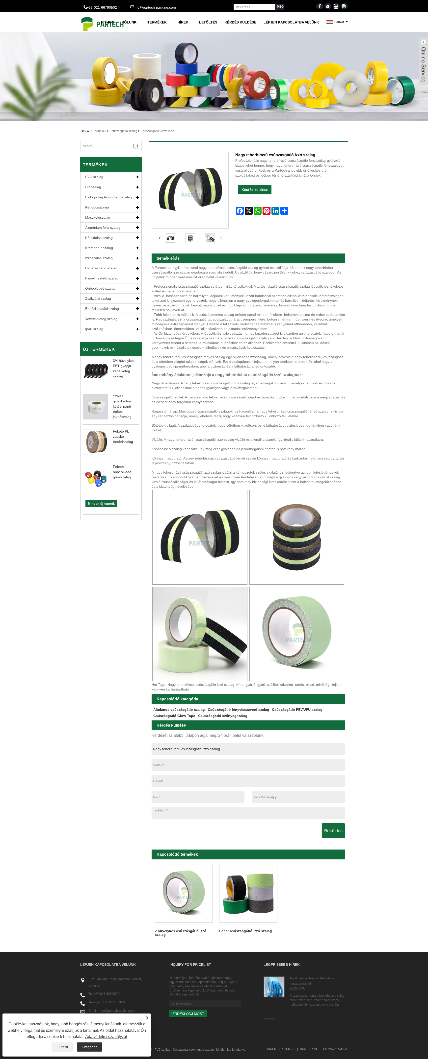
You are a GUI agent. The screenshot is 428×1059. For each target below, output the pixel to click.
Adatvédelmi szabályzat (106, 1037)
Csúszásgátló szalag (123, 131)
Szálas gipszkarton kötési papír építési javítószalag (122, 406)
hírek (183, 22)
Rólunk (129, 22)
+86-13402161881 (112, 1002)
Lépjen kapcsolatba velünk (291, 22)
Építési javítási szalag (102, 309)
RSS (303, 1049)
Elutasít (62, 1047)
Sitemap (288, 1049)
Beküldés (333, 830)
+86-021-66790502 (107, 994)
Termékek (157, 22)
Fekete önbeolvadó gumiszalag (122, 472)
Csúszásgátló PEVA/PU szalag (297, 710)
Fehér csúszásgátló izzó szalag (245, 931)
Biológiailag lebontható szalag (108, 197)
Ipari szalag (94, 329)
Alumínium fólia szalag (102, 228)
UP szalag (93, 187)
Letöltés (208, 22)
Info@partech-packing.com (155, 7)
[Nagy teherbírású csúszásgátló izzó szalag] (171, 238)
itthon (107, 22)
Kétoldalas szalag (99, 238)
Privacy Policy (335, 1049)
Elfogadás (89, 1047)
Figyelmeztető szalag (101, 278)
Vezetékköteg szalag (101, 319)
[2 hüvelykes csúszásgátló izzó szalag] (184, 893)
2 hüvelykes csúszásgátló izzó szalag (180, 933)
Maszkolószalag (97, 217)
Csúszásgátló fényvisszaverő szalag (238, 710)
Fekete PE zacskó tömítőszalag (123, 436)
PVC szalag (94, 177)
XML (315, 1049)
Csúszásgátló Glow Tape (157, 131)
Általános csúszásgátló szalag (179, 710)
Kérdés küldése (240, 22)
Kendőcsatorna (97, 207)
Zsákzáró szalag (98, 298)
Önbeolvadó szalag (100, 288)
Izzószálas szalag (99, 258)
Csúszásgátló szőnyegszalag (222, 716)
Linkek (271, 1049)
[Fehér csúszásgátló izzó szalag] (248, 893)
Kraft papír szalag (99, 248)
